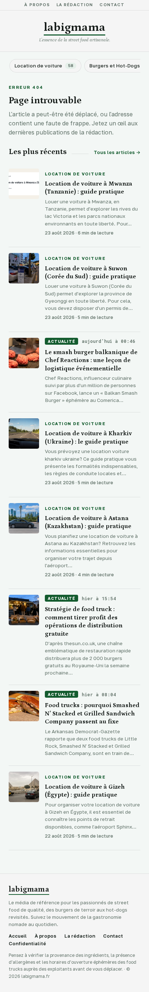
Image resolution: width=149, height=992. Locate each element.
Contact (111, 5)
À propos (37, 5)
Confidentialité (27, 943)
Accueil (18, 936)
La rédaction (74, 5)
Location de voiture (75, 174)
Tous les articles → (117, 152)
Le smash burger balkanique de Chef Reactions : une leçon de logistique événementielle (91, 360)
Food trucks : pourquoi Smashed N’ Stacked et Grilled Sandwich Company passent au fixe (92, 713)
